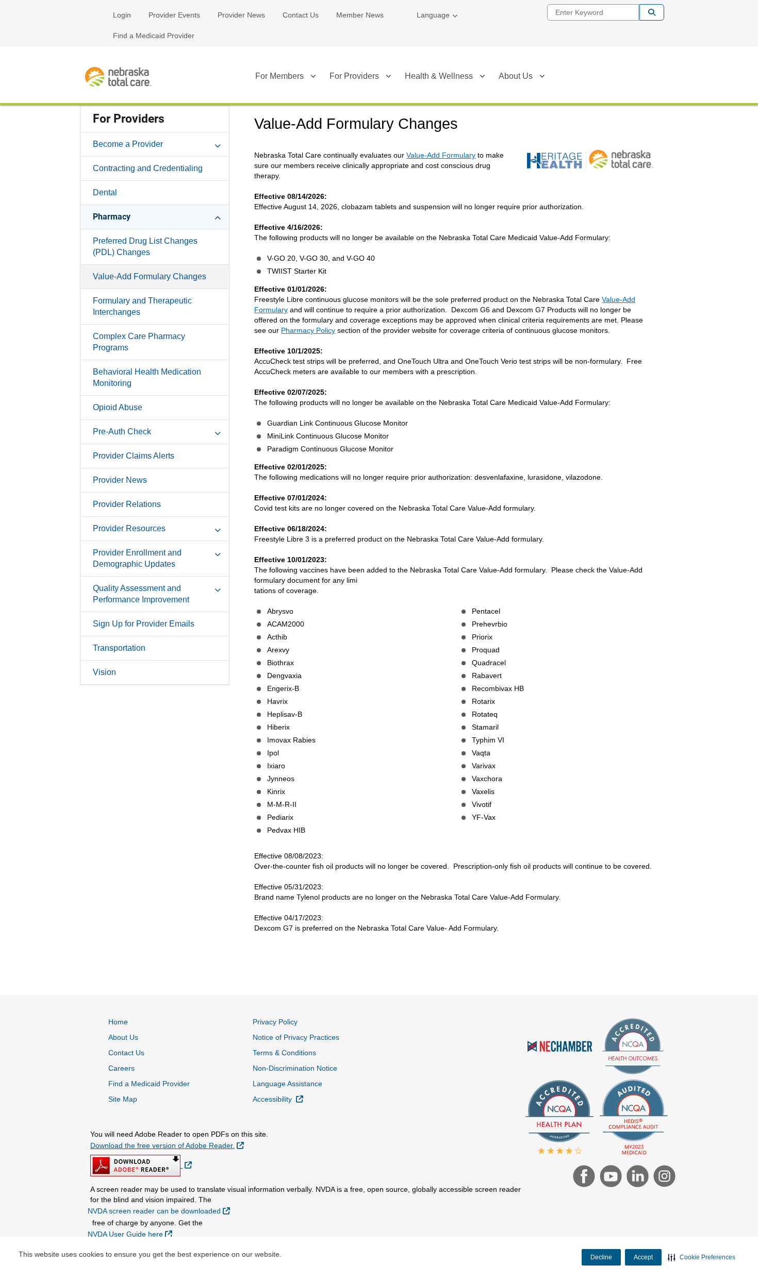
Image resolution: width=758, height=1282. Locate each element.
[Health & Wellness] (482, 78)
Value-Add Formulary (440, 155)
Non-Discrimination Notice (295, 1068)
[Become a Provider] (217, 144)
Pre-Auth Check (122, 431)
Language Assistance (287, 1083)
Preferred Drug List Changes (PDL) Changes (145, 247)
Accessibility (278, 1098)
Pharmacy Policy (308, 330)
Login (122, 15)
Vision (104, 672)
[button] (701, 1257)
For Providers (354, 76)
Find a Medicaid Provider (153, 35)
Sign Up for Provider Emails (143, 623)
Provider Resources (129, 528)
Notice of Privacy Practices (296, 1037)
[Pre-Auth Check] (217, 431)
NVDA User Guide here (130, 1233)
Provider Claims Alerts (133, 455)
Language (433, 15)
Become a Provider (128, 144)
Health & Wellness (439, 76)
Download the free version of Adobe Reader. (167, 1145)
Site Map (122, 1099)
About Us (516, 76)
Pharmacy (111, 217)
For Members (279, 76)
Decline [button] (601, 1257)
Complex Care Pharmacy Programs (139, 342)
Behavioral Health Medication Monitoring (147, 377)
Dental (105, 192)
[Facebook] (583, 1177)
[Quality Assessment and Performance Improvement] (217, 588)
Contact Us (301, 15)
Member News (360, 15)
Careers (121, 1068)
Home (118, 1022)
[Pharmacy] (217, 216)
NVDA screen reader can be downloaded (159, 1210)
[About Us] (542, 78)
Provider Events (174, 15)
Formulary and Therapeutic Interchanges (142, 306)
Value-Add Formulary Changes (149, 276)
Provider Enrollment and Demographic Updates (137, 558)
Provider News (241, 15)
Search (651, 12)
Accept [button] (643, 1257)
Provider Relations (127, 504)
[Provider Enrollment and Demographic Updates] (217, 552)
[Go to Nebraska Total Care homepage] (118, 77)
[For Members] (313, 78)
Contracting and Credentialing (148, 168)
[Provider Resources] (217, 528)
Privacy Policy (275, 1022)
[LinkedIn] (636, 1177)
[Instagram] (661, 1177)
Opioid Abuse (117, 407)
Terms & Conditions (284, 1053)
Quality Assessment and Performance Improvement (141, 594)
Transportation (119, 648)
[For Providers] (388, 78)
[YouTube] (609, 1177)
